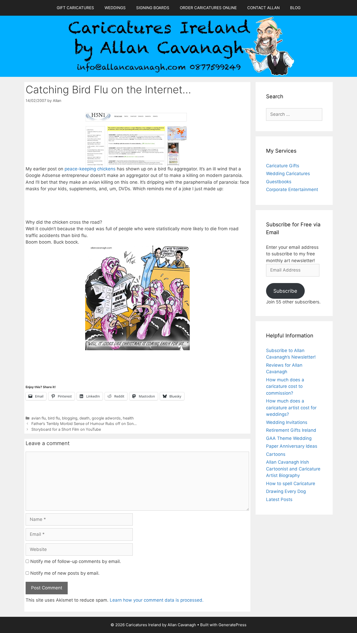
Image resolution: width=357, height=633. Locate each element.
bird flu (54, 418)
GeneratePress (232, 624)
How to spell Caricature (290, 483)
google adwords (106, 418)
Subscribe (285, 291)
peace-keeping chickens (90, 168)
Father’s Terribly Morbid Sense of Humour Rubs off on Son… (84, 423)
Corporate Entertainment (292, 189)
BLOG (295, 7)
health (128, 418)
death (84, 418)
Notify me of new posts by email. (65, 573)
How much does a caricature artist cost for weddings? (291, 407)
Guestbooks (278, 181)
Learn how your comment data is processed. (157, 600)
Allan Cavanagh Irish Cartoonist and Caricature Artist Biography (293, 468)
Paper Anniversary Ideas (291, 446)
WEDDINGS (115, 7)
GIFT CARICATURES (75, 7)
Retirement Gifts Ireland (291, 430)
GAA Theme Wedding (289, 438)
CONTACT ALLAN (263, 7)
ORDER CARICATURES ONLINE (208, 7)
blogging (69, 418)
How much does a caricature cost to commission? (285, 386)
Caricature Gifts (282, 165)
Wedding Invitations (286, 422)
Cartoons (275, 454)
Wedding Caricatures (288, 173)
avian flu (38, 418)
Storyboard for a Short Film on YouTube (66, 429)
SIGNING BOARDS (152, 7)
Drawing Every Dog (286, 491)
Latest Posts (279, 499)
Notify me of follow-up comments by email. (75, 561)
